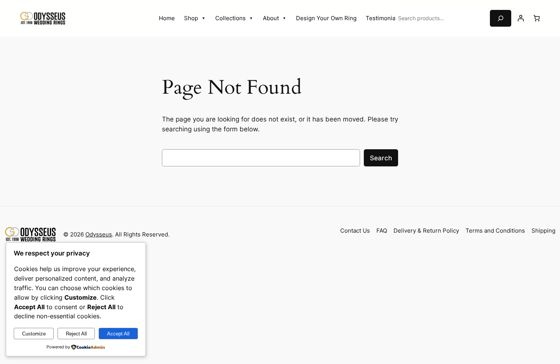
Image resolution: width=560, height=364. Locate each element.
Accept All (118, 334)
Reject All (76, 334)
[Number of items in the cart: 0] (537, 18)
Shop (191, 18)
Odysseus (98, 234)
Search (381, 158)
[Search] (500, 18)
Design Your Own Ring (326, 18)
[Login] (521, 18)
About (271, 18)
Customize (34, 334)
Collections (230, 18)
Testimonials (383, 18)
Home (167, 18)
